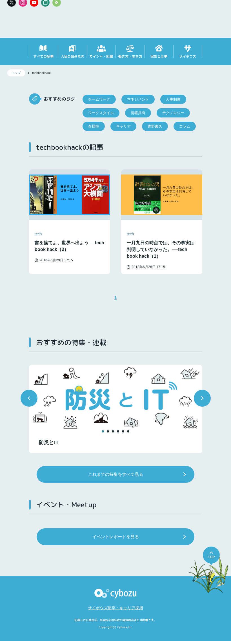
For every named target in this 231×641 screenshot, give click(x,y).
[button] (29, 398)
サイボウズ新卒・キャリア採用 (115, 608)
